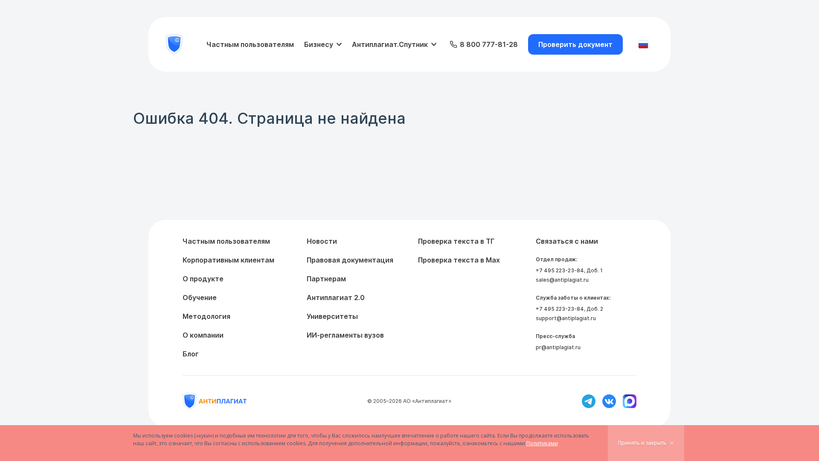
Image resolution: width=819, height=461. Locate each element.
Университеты (332, 316)
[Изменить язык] (643, 44)
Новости (322, 241)
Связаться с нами (567, 241)
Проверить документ (575, 44)
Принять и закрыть (642, 442)
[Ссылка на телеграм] (588, 401)
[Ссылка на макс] (629, 401)
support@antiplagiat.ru (566, 318)
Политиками (542, 443)
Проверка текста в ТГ (456, 241)
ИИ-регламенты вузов (345, 335)
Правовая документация (350, 260)
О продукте (203, 278)
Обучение (200, 297)
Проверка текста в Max (459, 260)
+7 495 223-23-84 (560, 270)
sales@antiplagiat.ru (562, 280)
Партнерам (326, 278)
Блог (191, 354)
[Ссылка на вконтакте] (609, 401)
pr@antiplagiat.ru (558, 347)
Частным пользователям (250, 44)
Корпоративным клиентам (228, 260)
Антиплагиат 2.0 (336, 297)
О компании (203, 335)
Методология (206, 316)
